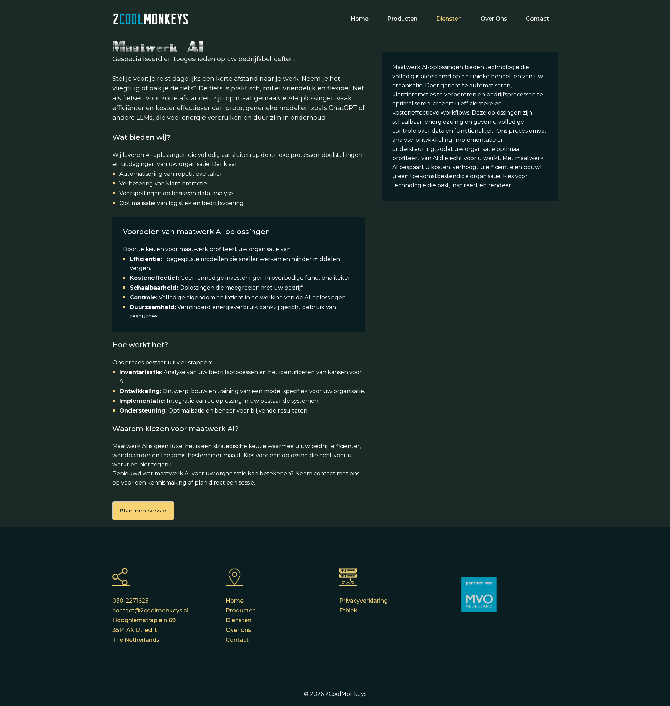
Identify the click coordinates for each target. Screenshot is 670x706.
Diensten (449, 18)
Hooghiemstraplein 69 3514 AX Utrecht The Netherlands (144, 630)
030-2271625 (130, 600)
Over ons (494, 18)
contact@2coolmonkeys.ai (150, 610)
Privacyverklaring (363, 600)
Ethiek (348, 610)
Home (359, 18)
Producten (402, 18)
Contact (537, 18)
